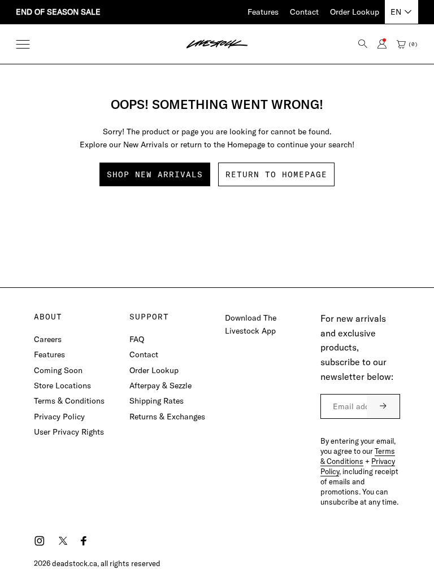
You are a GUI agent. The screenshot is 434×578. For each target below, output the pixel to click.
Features (263, 12)
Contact (304, 12)
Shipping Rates (156, 401)
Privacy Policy (59, 416)
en (395, 12)
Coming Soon (58, 370)
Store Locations (62, 385)
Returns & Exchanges (167, 416)
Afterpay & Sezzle (160, 385)
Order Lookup (354, 12)
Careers (48, 339)
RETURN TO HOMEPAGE (276, 174)
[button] (23, 44)
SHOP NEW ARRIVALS (155, 174)
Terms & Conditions (69, 401)
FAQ (136, 339)
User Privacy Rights (69, 432)
